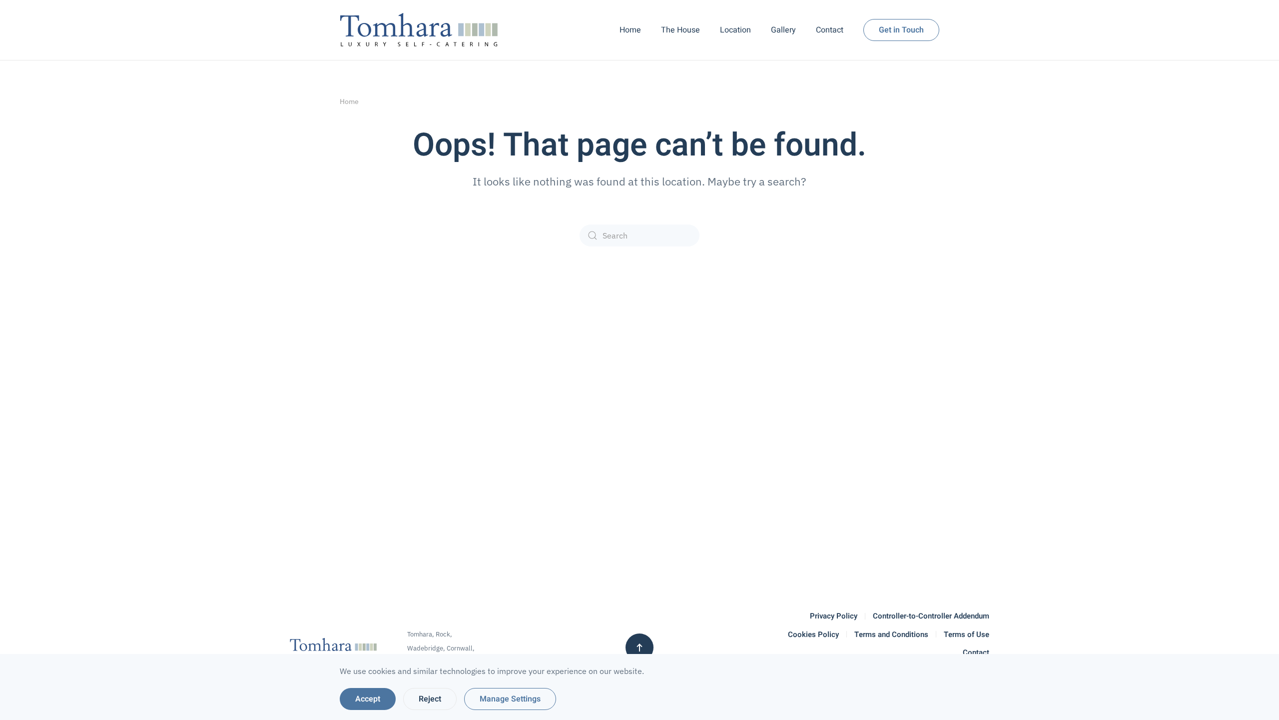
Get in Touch (901, 30)
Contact (829, 30)
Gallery (783, 30)
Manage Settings (510, 699)
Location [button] (735, 30)
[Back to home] (421, 30)
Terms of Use (966, 634)
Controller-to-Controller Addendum (931, 616)
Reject (430, 699)
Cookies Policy (813, 634)
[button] (639, 648)
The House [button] (680, 30)
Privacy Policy (833, 616)
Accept (367, 699)
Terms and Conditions (891, 634)
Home (630, 30)
